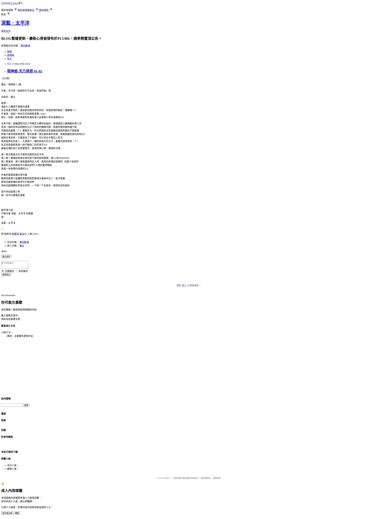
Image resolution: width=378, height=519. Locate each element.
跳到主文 (6, 31)
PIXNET (167, 478)
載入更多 (6, 257)
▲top (3, 251)
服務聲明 (217, 478)
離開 (17, 513)
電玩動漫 (25, 45)
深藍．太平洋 (15, 23)
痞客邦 (15, 234)
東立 (21, 245)
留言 (21, 234)
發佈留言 (6, 275)
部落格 (10, 55)
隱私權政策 (205, 478)
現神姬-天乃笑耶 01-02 (24, 71)
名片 (9, 58)
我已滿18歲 (7, 513)
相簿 (9, 51)
